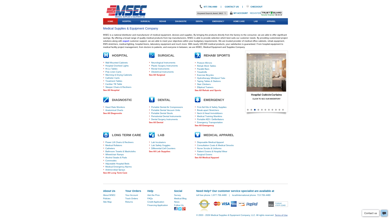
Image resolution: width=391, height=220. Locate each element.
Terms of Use (281, 215)
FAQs (150, 198)
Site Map (107, 202)
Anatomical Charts (114, 110)
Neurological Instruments (163, 62)
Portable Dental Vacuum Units (165, 110)
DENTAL (164, 100)
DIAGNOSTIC (122, 100)
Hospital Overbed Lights (117, 65)
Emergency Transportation (210, 122)
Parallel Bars (203, 69)
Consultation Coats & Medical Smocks (215, 145)
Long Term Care (126, 135)
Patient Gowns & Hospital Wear (212, 151)
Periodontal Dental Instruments (166, 116)
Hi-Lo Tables (111, 69)
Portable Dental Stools (162, 113)
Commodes (111, 160)
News (176, 202)
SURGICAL (166, 55)
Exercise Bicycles (205, 75)
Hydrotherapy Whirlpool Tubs (211, 78)
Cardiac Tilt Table (113, 84)
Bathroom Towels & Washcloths (120, 151)
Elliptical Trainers (205, 87)
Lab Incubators (158, 142)
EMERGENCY (214, 100)
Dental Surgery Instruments (164, 119)
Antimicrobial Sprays (115, 170)
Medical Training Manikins (209, 116)
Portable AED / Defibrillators (210, 119)
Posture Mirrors (204, 63)
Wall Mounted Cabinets (116, 62)
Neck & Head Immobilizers (210, 113)
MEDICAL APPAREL (219, 135)
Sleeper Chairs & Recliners (118, 87)
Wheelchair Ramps (114, 154)
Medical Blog (180, 198)
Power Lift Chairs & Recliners (119, 142)
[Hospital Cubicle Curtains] (266, 78)
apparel (271, 21)
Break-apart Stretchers (208, 110)
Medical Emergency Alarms (118, 166)
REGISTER (255, 13)
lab (256, 21)
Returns (129, 202)
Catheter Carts (112, 78)
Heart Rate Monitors (115, 107)
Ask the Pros (153, 195)
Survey (177, 195)
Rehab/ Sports (217, 55)
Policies (106, 198)
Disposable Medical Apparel (210, 142)
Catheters (110, 148)
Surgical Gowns (204, 154)
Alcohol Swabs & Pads (116, 157)
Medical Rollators (113, 145)
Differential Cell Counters (163, 148)
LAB (161, 135)
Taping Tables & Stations (209, 81)
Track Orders (131, 198)
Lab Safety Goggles (160, 145)
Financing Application (157, 205)
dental (199, 21)
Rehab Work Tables (206, 66)
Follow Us (179, 205)
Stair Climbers (204, 84)
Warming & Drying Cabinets (118, 75)
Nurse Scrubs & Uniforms (209, 148)
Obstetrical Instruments (162, 72)
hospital (126, 21)
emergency (218, 21)
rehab (162, 21)
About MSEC (109, 195)
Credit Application (155, 202)
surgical (145, 21)
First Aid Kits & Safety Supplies (212, 107)
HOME (110, 21)
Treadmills (202, 72)
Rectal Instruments (160, 69)
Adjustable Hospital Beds (117, 163)
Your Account (131, 195)
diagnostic (181, 21)
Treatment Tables (113, 81)
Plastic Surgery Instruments (164, 65)
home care (239, 21)
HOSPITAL (120, 55)
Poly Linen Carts (113, 72)
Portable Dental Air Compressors (167, 107)
